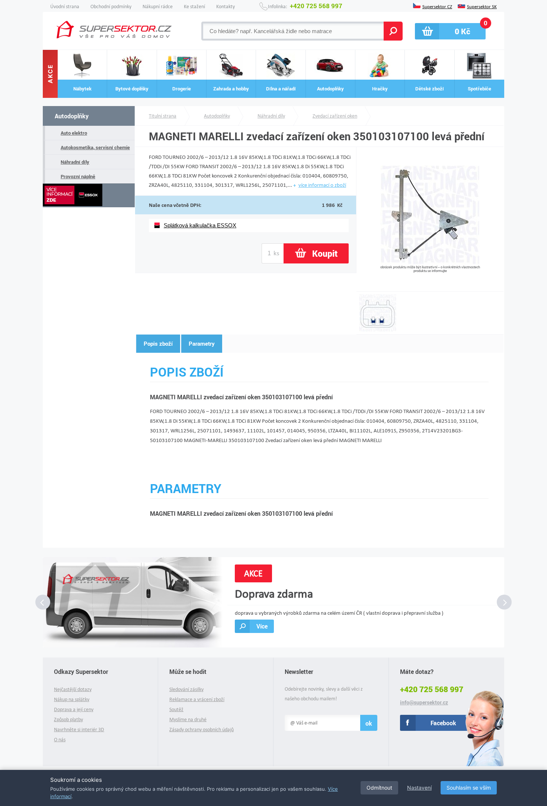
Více (262, 626)
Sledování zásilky (186, 689)
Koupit (325, 253)
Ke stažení (194, 6)
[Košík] (450, 31)
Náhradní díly (75, 162)
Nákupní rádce (158, 6)
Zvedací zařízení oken (335, 116)
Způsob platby (68, 719)
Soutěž (176, 709)
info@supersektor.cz (424, 702)
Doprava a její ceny (73, 709)
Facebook (443, 723)
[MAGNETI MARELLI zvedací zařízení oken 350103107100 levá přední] (430, 262)
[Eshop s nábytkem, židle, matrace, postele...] (114, 29)
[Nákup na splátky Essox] (89, 195)
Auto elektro (74, 132)
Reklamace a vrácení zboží (196, 699)
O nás (59, 739)
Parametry (202, 343)
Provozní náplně (78, 176)
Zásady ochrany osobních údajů (201, 729)
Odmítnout (379, 787)
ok (368, 723)
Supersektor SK (482, 6)
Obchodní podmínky (110, 6)
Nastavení (419, 787)
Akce (50, 74)
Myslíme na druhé (188, 719)
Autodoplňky (72, 116)
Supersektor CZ (437, 6)
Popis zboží (158, 343)
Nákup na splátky (71, 699)
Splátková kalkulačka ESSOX (200, 225)
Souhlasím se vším (469, 787)
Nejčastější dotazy (73, 689)
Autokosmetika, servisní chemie (95, 147)
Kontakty (225, 6)
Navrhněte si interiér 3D (79, 729)
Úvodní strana (64, 6)
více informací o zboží (322, 185)
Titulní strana (162, 116)
